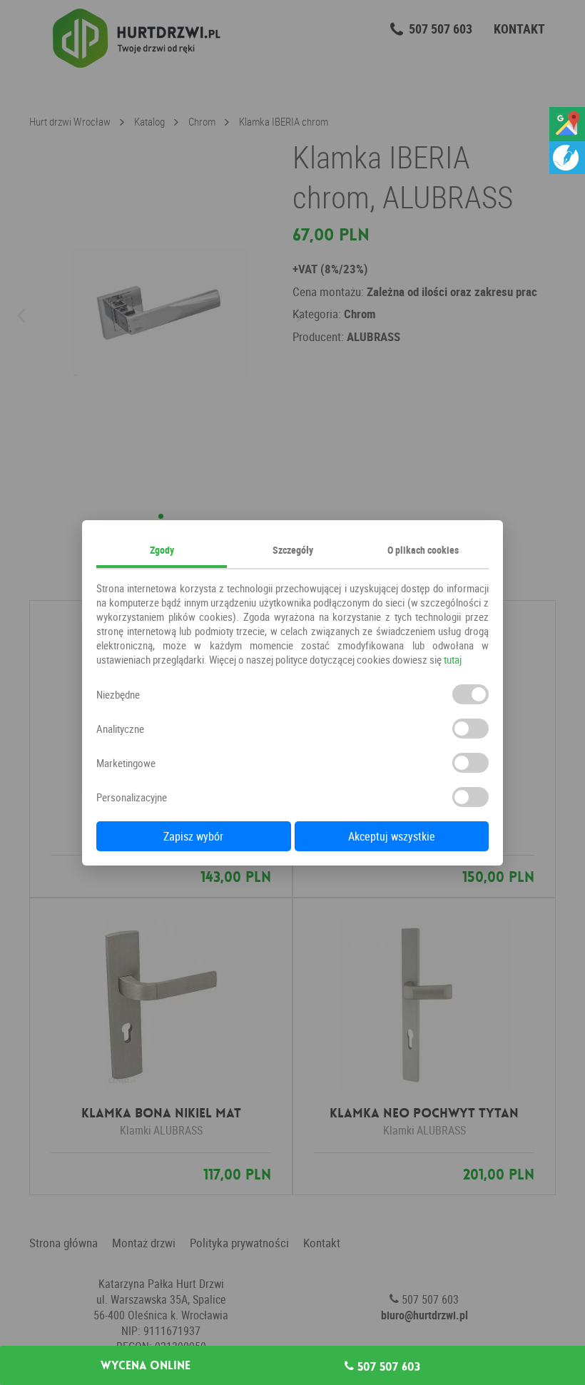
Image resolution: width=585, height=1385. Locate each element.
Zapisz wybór (193, 836)
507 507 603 (387, 1366)
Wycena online (145, 1365)
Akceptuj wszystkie (391, 836)
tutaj (453, 659)
